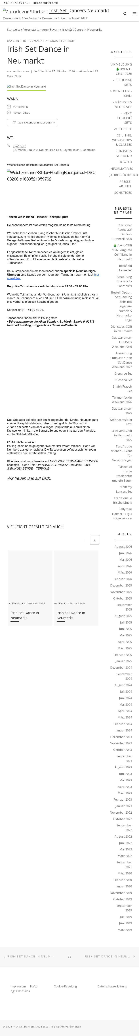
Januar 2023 (123, 806)
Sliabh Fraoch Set (122, 388)
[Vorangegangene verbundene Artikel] (84, 539)
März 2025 (125, 648)
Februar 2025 (122, 655)
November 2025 (121, 592)
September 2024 (124, 676)
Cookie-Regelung (65, 986)
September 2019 (124, 907)
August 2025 (123, 616)
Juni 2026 (125, 553)
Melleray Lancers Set (124, 489)
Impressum (18, 986)
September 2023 (124, 758)
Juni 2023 (125, 774)
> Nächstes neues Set (122, 104)
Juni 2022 (125, 843)
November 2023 (121, 743)
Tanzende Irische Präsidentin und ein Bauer (122, 473)
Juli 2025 (126, 622)
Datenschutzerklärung (112, 986)
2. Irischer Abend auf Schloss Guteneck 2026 (121, 232)
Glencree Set (123, 373)
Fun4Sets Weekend (124, 153)
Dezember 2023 (121, 737)
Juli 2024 (126, 691)
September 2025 (124, 607)
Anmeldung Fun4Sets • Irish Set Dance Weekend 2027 (121, 360)
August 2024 (123, 685)
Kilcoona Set (123, 380)
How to (125, 162)
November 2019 (121, 893)
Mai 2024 (125, 704)
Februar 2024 (122, 724)
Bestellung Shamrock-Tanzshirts (124, 281)
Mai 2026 (125, 559)
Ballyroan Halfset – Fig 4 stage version (122, 513)
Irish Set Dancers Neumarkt (30, 1026)
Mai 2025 (125, 635)
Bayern (54, 29)
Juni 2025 (125, 629)
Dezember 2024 (121, 667)
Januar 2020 (123, 886)
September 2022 (124, 827)
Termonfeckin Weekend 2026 (122, 399)
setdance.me (21, 71)
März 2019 (125, 930)
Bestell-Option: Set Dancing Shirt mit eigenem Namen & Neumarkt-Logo (121, 306)
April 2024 (125, 711)
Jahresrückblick (123, 175)
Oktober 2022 (122, 819)
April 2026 (125, 566)
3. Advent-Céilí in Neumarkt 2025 (122, 435)
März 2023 (125, 793)
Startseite (13, 29)
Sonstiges (123, 192)
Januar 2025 (123, 661)
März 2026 (125, 572)
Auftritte (123, 129)
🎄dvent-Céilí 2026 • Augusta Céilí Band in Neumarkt (121, 252)
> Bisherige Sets (122, 82)
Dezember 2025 (121, 585)
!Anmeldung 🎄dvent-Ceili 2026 (121, 69)
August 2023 (123, 767)
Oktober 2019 (122, 899)
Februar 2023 (122, 799)
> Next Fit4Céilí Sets (124, 118)
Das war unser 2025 (122, 410)
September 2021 (124, 864)
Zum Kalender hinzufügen (35, 122)
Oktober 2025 (122, 598)
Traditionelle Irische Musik (122, 500)
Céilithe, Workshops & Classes (122, 140)
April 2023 (125, 787)
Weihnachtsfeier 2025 (120, 422)
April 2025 (125, 642)
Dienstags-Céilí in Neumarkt (121, 328)
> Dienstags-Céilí (121, 93)
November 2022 (121, 812)
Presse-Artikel (125, 183)
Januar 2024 (123, 730)
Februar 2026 (122, 579)
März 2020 (125, 873)
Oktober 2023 (122, 750)
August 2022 (123, 836)
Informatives (121, 168)
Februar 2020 (122, 880)
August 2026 (123, 546)
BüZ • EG (19, 146)
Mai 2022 (125, 849)
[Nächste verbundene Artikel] (94, 539)
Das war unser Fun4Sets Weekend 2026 (122, 342)
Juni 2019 (125, 923)
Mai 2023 (125, 780)
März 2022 (125, 856)
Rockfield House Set (125, 268)
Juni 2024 (125, 698)
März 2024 (125, 717)
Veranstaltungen (35, 29)
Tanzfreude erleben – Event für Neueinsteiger (121, 453)
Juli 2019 (126, 917)
